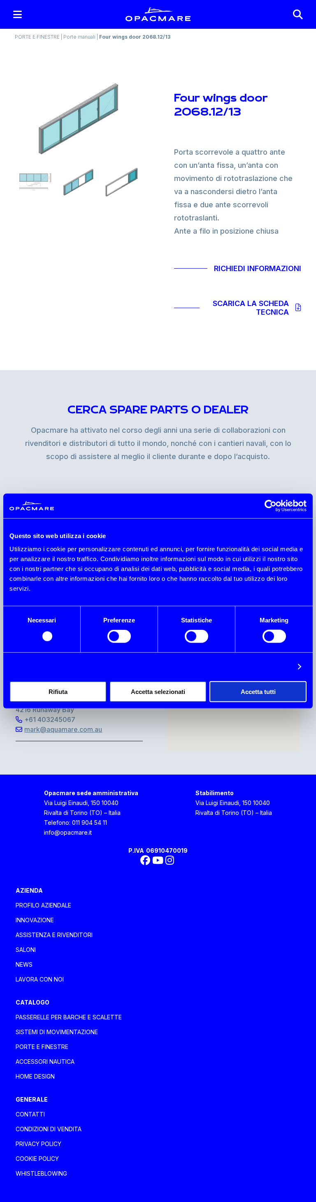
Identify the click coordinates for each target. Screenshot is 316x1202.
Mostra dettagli (268, 666)
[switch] (119, 636)
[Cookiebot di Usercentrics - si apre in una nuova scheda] (271, 506)
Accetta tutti (258, 691)
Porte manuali (80, 37)
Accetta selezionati (158, 691)
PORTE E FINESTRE (38, 37)
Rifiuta (58, 691)
